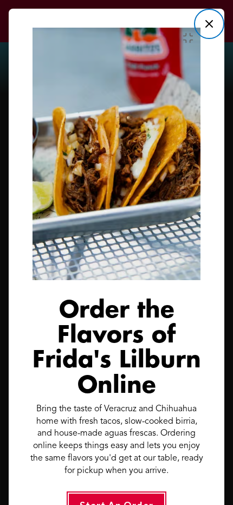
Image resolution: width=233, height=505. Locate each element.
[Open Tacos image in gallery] (191, 38)
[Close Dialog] (209, 24)
